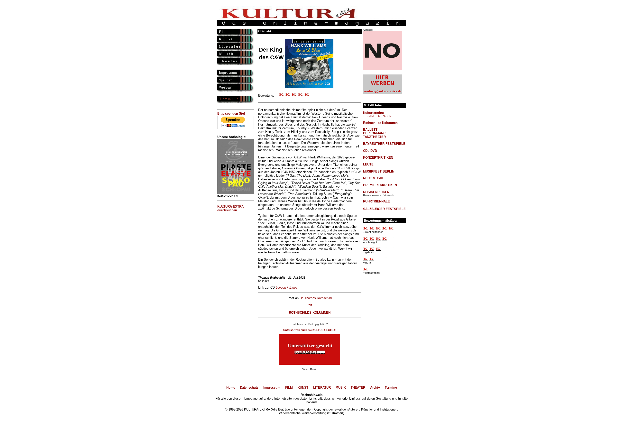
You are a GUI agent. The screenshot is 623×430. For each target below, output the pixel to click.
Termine (391, 387)
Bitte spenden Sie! (231, 113)
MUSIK (341, 387)
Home (230, 387)
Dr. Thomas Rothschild (316, 298)
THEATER (358, 387)
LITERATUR (322, 387)
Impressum (271, 387)
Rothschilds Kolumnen (380, 123)
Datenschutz (249, 387)
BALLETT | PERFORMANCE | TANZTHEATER (376, 133)
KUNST (303, 387)
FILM (289, 387)
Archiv (375, 387)
